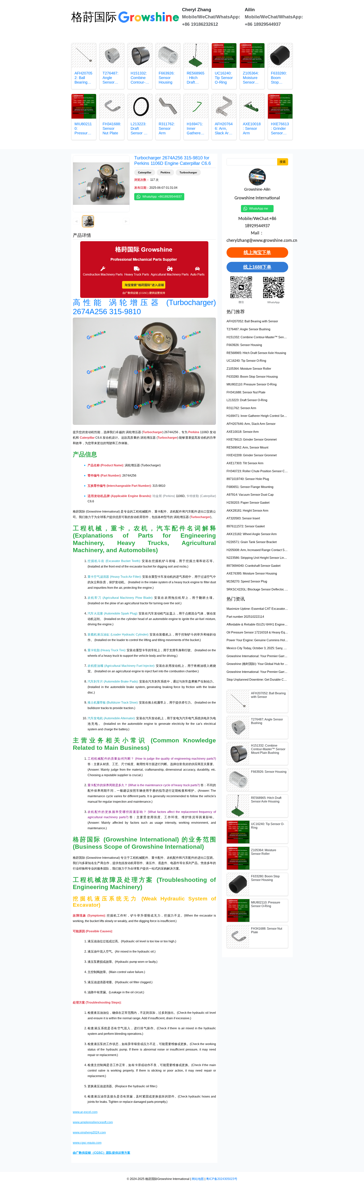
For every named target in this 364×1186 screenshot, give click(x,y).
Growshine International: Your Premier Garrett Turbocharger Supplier (272, 656)
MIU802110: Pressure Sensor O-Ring (252, 384)
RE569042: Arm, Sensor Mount (247, 447)
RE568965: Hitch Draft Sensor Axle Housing (256, 353)
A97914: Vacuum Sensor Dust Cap (250, 494)
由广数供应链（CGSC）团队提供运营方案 (101, 1152)
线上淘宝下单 (257, 252)
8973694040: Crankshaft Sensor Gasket (253, 565)
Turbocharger (188, 172)
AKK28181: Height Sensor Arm (247, 510)
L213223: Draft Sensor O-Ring (247, 400)
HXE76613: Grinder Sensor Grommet (252, 439)
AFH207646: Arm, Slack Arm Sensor (251, 423)
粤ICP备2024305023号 (221, 1179)
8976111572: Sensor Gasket (246, 526)
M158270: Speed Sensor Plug (247, 581)
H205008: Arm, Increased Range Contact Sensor (259, 550)
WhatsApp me (260, 208)
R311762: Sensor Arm (241, 408)
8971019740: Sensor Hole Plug (248, 479)
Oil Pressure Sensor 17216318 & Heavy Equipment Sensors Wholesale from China (282, 632)
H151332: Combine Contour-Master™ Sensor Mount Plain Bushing (272, 337)
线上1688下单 (257, 266)
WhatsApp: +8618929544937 (162, 196)
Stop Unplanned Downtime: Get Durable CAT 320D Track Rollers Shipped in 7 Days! (284, 679)
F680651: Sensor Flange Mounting (250, 486)
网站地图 (198, 1179)
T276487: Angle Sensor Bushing (248, 329)
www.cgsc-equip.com (87, 1142)
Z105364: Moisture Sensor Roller (249, 368)
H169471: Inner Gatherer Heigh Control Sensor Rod (261, 415)
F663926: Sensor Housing (244, 345)
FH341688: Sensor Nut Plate (246, 392)
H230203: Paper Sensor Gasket (248, 502)
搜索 (283, 161)
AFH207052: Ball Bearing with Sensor (252, 321)
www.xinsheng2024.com (89, 1132)
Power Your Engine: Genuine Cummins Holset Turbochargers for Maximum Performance (286, 640)
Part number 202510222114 (245, 616)
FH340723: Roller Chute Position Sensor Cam (258, 471)
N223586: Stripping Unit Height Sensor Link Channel (262, 557)
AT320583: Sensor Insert (243, 518)
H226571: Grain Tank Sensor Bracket (252, 542)
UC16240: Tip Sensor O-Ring (246, 360)
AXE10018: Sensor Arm (243, 431)
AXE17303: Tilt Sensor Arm (245, 463)
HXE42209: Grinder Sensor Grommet (252, 455)
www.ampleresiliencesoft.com (93, 1122)
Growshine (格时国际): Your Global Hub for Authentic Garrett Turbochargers (277, 663)
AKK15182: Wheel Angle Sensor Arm (252, 534)
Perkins (165, 172)
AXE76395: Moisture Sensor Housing (252, 573)
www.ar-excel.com (85, 1112)
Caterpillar (144, 172)
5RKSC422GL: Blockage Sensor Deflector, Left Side (262, 589)
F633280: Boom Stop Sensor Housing (252, 376)
